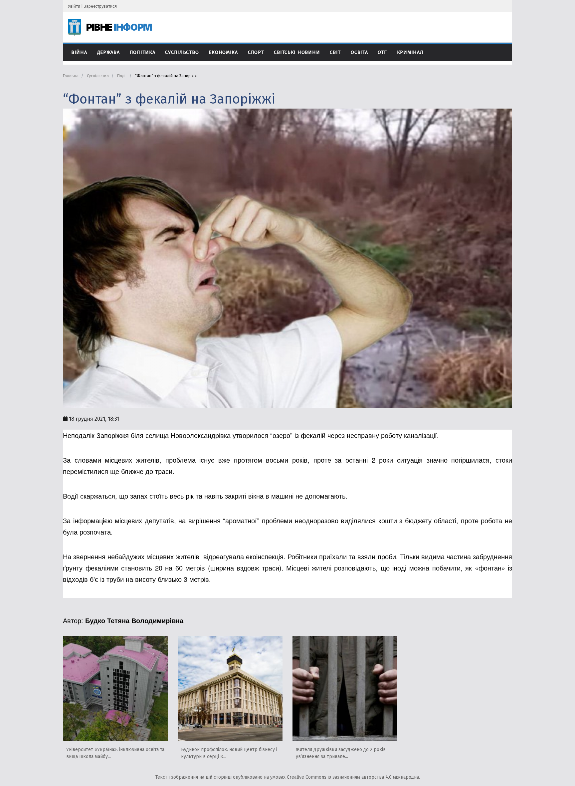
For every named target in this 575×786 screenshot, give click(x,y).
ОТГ (382, 52)
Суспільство (182, 52)
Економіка (223, 52)
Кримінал (410, 52)
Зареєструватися (100, 6)
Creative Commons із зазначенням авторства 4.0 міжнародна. (353, 777)
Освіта (359, 52)
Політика (142, 52)
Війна (79, 52)
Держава (108, 52)
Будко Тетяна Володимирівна (134, 620)
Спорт (256, 52)
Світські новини (297, 52)
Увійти (74, 6)
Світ (335, 52)
